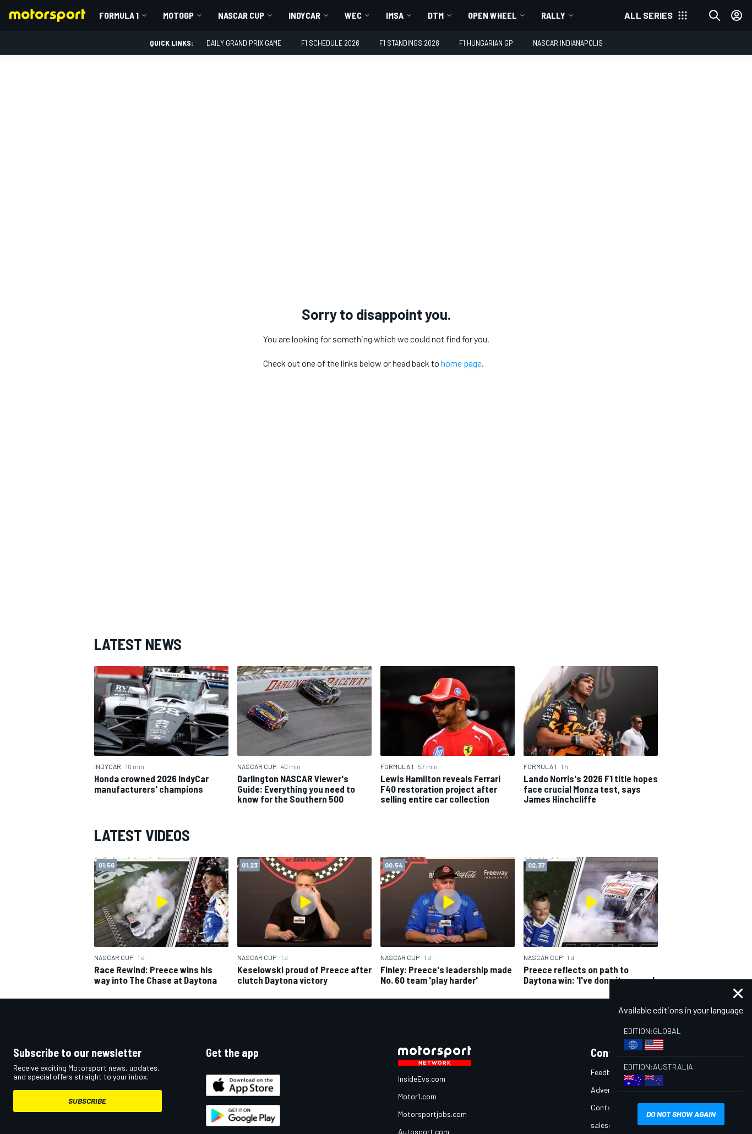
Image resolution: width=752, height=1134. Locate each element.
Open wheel (492, 15)
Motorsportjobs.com (432, 1114)
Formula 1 (119, 15)
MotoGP (178, 15)
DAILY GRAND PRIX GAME (243, 42)
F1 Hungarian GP (486, 42)
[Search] (715, 15)
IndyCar (304, 15)
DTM (436, 15)
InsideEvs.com (421, 1078)
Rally (553, 15)
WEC (353, 15)
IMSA (395, 15)
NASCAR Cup (241, 15)
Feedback (607, 1072)
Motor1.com (417, 1096)
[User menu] (737, 15)
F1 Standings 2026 (409, 42)
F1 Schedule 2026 (330, 42)
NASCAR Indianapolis (568, 42)
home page (461, 363)
